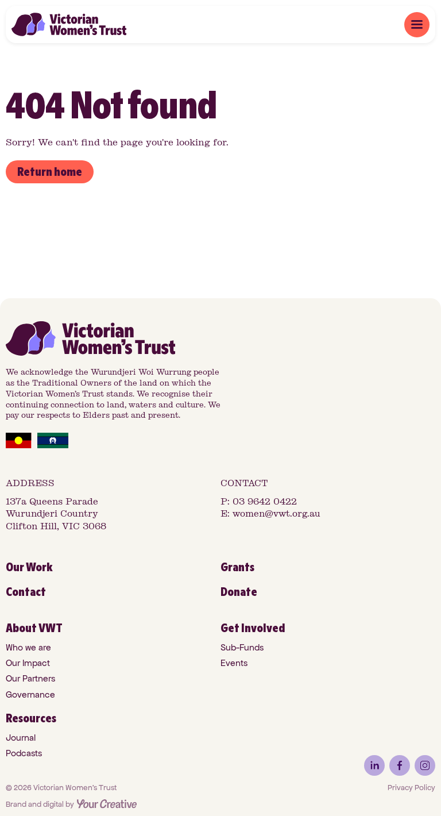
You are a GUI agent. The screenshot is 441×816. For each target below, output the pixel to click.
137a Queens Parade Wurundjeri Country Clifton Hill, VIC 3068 (56, 514)
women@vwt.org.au (276, 513)
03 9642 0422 (265, 501)
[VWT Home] (68, 24)
